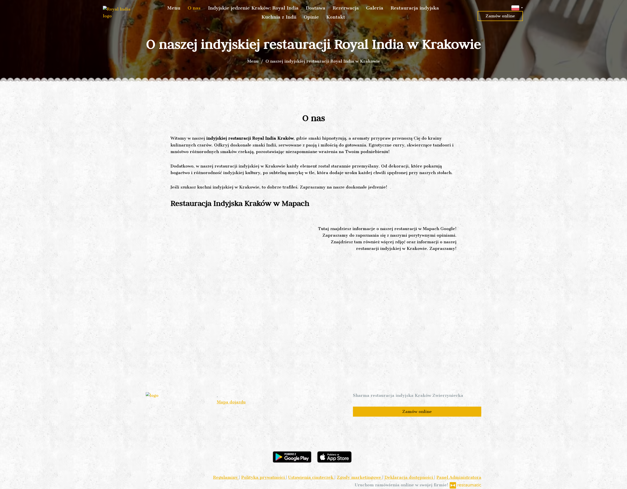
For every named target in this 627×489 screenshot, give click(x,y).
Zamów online (500, 15)
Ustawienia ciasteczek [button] (311, 477)
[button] (517, 7)
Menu (173, 8)
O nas (194, 8)
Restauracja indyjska (415, 8)
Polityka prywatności (263, 477)
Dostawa (315, 8)
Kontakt (335, 17)
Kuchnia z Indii (278, 17)
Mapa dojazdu (231, 402)
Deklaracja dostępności (409, 477)
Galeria (374, 8)
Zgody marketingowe (359, 477)
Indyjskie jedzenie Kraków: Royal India (253, 8)
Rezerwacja (346, 8)
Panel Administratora (458, 477)
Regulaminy (226, 477)
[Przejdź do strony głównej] (119, 12)
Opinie (311, 17)
